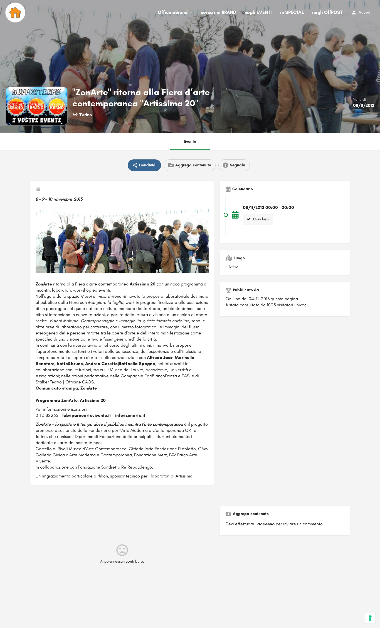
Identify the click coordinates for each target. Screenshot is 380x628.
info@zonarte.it (130, 415)
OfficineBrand (172, 12)
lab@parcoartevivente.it (86, 415)
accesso (266, 523)
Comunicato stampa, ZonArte (66, 388)
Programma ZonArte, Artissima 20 (71, 400)
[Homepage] (16, 12)
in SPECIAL (292, 12)
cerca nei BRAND (218, 12)
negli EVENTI (258, 12)
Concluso (260, 219)
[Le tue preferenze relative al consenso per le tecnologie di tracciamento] (370, 618)
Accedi (365, 12)
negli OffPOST (327, 12)
